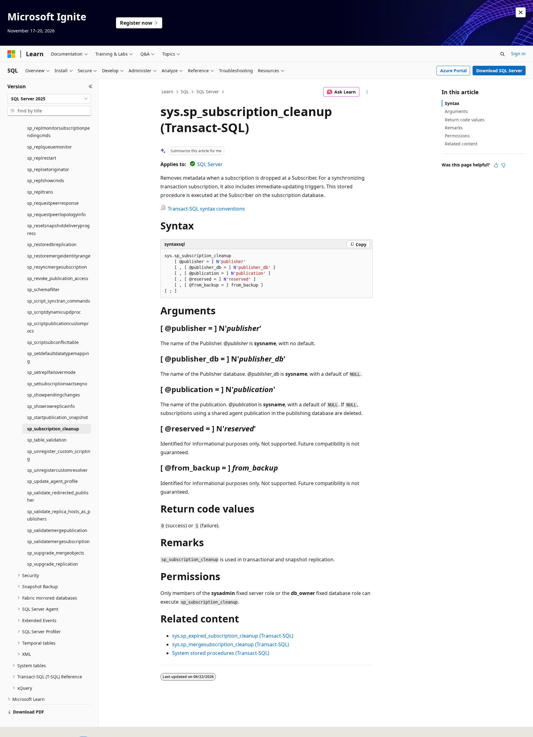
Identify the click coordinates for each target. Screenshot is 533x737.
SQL (185, 91)
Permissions (457, 136)
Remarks (454, 128)
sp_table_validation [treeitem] (47, 440)
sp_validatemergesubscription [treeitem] (58, 541)
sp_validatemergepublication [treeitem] (57, 530)
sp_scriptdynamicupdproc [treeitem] (54, 312)
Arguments (456, 111)
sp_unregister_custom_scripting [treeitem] (58, 455)
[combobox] (49, 99)
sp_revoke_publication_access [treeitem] (57, 278)
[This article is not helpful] (503, 165)
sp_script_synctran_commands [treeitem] (58, 301)
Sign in (518, 54)
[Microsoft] (11, 54)
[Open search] (502, 54)
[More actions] (367, 92)
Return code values (465, 120)
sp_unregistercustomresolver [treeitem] (57, 470)
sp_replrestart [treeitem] (41, 158)
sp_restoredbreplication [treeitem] (51, 244)
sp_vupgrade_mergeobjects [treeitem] (55, 553)
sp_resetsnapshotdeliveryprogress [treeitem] (58, 229)
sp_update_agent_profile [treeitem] (52, 481)
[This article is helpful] (496, 165)
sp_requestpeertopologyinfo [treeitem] (56, 214)
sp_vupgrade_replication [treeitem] (52, 564)
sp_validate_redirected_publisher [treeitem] (58, 496)
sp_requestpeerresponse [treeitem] (53, 203)
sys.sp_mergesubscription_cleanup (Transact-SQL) (230, 644)
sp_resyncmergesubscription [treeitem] (57, 267)
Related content (461, 144)
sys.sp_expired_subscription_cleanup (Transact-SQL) (232, 635)
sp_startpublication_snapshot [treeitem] (57, 417)
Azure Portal (453, 70)
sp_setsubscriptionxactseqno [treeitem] (57, 384)
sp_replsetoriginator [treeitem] (48, 169)
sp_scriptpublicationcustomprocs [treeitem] (58, 327)
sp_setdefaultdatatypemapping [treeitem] (58, 357)
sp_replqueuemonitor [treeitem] (49, 147)
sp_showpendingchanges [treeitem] (53, 395)
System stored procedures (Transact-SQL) (220, 653)
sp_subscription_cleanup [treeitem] (53, 429)
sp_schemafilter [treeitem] (43, 289)
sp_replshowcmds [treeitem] (45, 180)
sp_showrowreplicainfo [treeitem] (51, 406)
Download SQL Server (499, 70)
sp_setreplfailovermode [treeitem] (51, 372)
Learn (167, 91)
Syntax (452, 103)
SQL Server (207, 91)
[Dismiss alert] (521, 12)
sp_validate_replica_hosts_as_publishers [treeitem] (58, 515)
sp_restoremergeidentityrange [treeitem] (58, 256)
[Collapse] (90, 86)
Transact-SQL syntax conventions (206, 208)
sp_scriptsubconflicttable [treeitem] (53, 342)
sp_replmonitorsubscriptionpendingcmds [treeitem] (58, 132)
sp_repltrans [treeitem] (40, 192)
